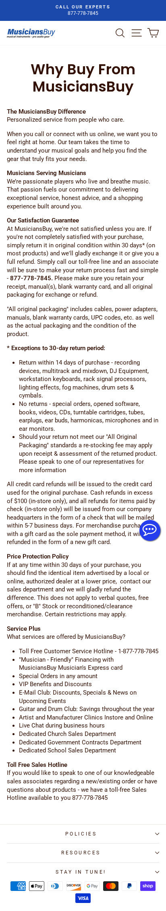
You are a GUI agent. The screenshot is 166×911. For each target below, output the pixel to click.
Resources (81, 853)
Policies (81, 834)
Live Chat (150, 530)
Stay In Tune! (81, 872)
